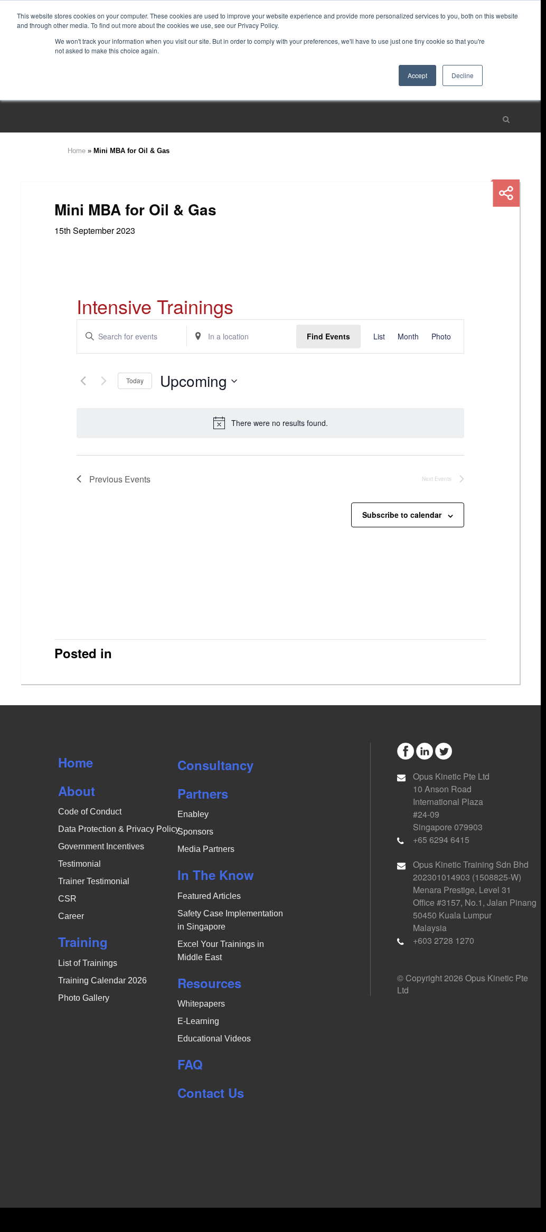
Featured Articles (209, 896)
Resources (209, 983)
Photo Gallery (83, 997)
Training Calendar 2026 (102, 980)
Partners (202, 793)
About (76, 791)
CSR (67, 898)
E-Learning (198, 1021)
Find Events (328, 336)
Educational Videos (214, 1038)
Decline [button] (462, 75)
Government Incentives (101, 846)
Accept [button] (417, 75)
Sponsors (195, 831)
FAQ (190, 1064)
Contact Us (210, 1093)
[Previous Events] (83, 381)
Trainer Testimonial (93, 881)
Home (77, 151)
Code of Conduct (89, 811)
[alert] (270, 423)
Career (71, 916)
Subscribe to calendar (401, 514)
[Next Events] (103, 381)
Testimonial (79, 863)
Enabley (193, 814)
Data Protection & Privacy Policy (119, 829)
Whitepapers (201, 1003)
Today (135, 380)
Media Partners (205, 849)
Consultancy (215, 765)
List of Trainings (87, 963)
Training (83, 942)
